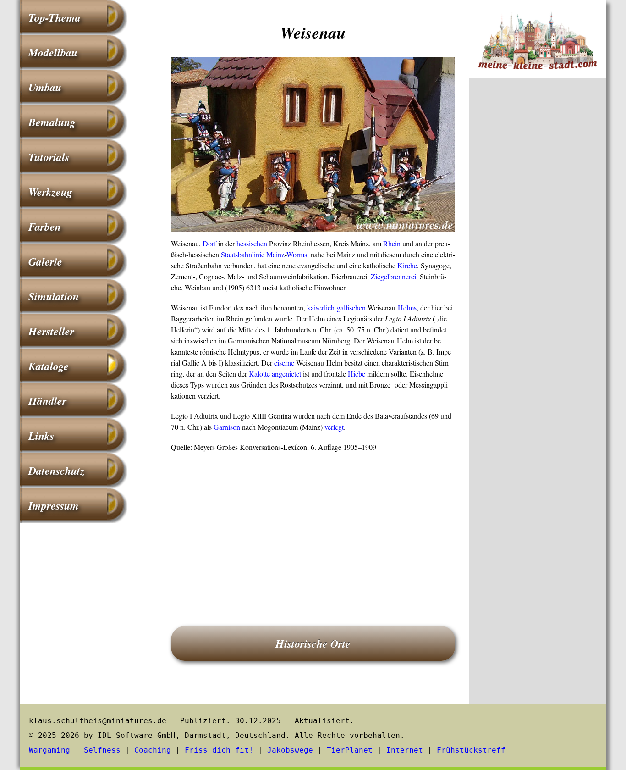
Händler (47, 401)
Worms (296, 254)
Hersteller (51, 331)
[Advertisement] (313, 526)
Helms (407, 307)
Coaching (152, 750)
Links (41, 435)
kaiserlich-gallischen (336, 307)
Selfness (102, 750)
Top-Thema (54, 17)
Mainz (275, 254)
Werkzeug (50, 191)
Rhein (392, 243)
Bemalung (52, 122)
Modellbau (52, 52)
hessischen (251, 243)
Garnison (227, 427)
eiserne (284, 362)
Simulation (53, 296)
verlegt (334, 427)
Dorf (209, 243)
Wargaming (49, 750)
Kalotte (259, 373)
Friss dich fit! (219, 750)
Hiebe (356, 373)
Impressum (53, 505)
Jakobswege (290, 750)
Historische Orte (313, 643)
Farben (44, 226)
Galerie (45, 261)
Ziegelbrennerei (393, 276)
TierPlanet (350, 750)
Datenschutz (56, 470)
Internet (404, 750)
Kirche (407, 265)
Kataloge (48, 366)
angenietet (286, 373)
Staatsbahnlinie (242, 254)
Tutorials (48, 157)
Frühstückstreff (471, 750)
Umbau (44, 87)
